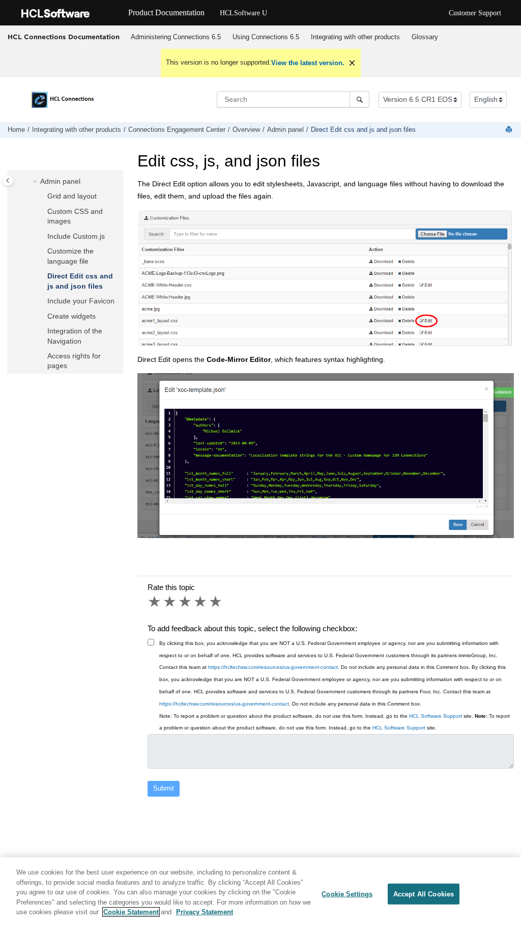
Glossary (425, 37)
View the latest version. (307, 63)
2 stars (170, 602)
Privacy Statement (204, 912)
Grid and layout (72, 196)
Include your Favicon (80, 301)
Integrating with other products (355, 37)
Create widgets (71, 316)
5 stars (216, 602)
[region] (260, 893)
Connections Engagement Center (176, 129)
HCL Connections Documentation (64, 36)
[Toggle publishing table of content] (8, 180)
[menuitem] (175, 37)
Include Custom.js (76, 236)
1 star (155, 602)
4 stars (201, 602)
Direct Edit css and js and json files (363, 129)
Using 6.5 (266, 37)
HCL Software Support (435, 716)
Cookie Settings (347, 893)
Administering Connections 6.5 (176, 37)
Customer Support (475, 13)
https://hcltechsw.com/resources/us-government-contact (273, 667)
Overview (246, 129)
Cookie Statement (131, 912)
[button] (36, 182)
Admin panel (285, 129)
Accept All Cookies (423, 893)
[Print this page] (509, 130)
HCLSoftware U (243, 13)
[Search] (359, 99)
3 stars (185, 602)
